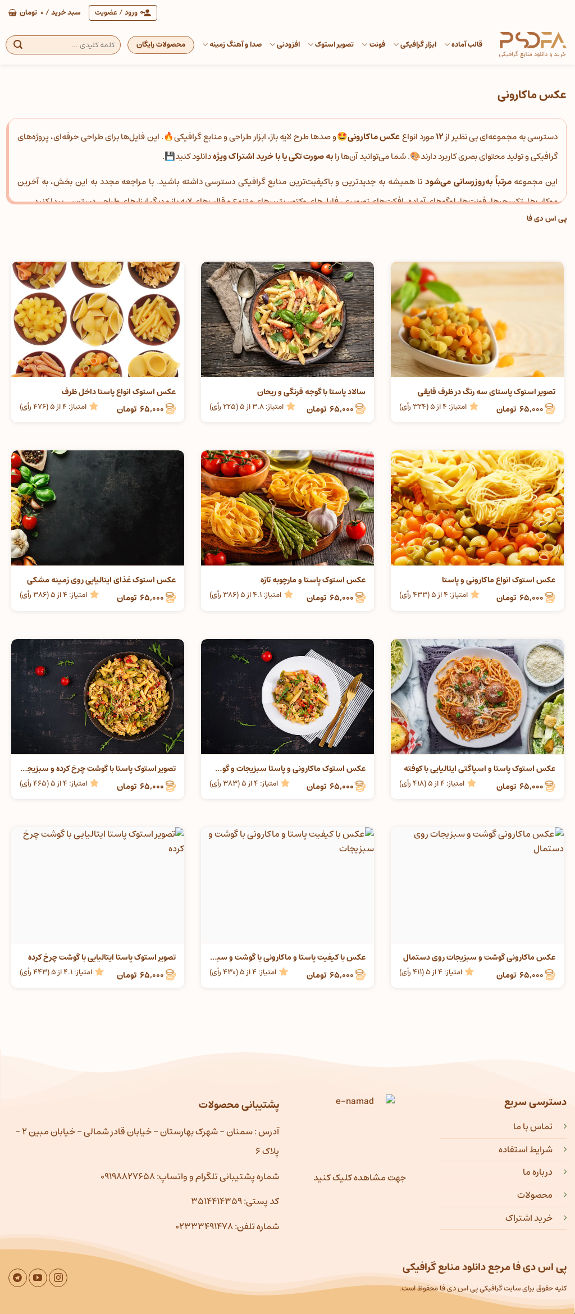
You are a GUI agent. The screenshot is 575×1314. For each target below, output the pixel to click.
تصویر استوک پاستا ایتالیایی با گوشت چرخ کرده (102, 957)
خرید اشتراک (529, 1218)
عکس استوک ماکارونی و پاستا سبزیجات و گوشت (287, 769)
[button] (44, 13)
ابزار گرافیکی (418, 44)
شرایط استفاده (526, 1149)
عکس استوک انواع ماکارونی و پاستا (498, 580)
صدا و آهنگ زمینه (235, 44)
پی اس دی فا (547, 218)
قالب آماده (466, 44)
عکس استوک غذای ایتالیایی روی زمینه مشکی (101, 580)
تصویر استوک (334, 44)
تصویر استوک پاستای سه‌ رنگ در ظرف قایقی (486, 392)
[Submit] (18, 44)
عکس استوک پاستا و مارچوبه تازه (313, 580)
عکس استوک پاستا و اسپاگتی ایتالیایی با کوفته (479, 769)
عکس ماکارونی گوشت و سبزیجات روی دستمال (479, 957)
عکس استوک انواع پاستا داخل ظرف (119, 392)
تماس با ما (533, 1126)
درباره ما (538, 1172)
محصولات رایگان (160, 44)
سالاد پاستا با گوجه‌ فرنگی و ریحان (311, 392)
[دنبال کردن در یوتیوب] (38, 1278)
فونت (377, 44)
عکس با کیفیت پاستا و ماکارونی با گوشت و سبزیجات (287, 957)
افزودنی (288, 44)
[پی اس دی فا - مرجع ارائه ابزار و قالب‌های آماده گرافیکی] (533, 45)
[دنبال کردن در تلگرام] (17, 1278)
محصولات (535, 1195)
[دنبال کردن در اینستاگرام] (58, 1278)
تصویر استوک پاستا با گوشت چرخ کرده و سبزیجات (98, 769)
